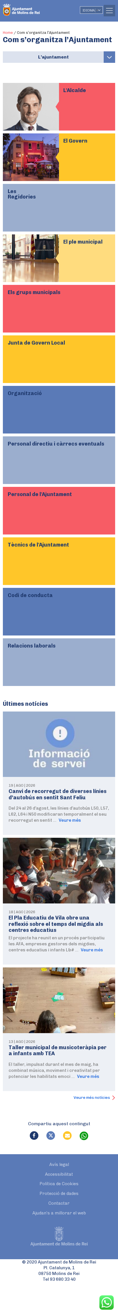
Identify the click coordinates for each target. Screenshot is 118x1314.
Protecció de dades (59, 1193)
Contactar (59, 1203)
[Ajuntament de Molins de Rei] (33, 7)
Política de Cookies (59, 1183)
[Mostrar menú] (109, 57)
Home (8, 32)
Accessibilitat (59, 1174)
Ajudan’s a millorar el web (59, 1213)
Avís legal (59, 1164)
